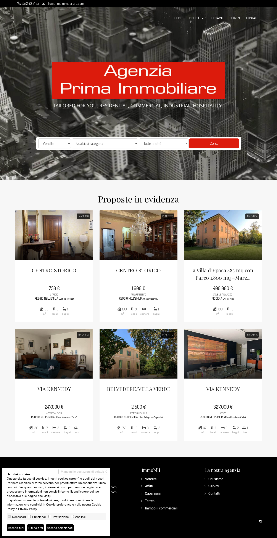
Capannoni (153, 493)
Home (178, 18)
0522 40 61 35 (30, 3)
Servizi (235, 18)
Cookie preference (58, 504)
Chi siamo (216, 18)
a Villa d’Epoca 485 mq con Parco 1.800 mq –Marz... (223, 274)
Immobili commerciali (161, 508)
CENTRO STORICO (54, 270)
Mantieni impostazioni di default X (84, 471)
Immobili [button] (195, 18)
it (259, 3)
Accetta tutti (16, 528)
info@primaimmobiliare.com (65, 3)
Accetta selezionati (59, 528)
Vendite (151, 479)
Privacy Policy (27, 509)
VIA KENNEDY (54, 388)
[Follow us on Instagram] (260, 522)
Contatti (252, 18)
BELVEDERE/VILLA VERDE (138, 388)
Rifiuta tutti (35, 528)
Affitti (149, 486)
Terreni (150, 501)
